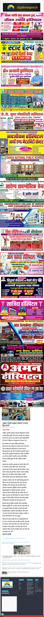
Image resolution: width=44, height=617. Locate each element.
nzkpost (8, 558)
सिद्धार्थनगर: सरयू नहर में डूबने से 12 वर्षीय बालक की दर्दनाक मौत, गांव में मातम (18, 572)
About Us (36, 583)
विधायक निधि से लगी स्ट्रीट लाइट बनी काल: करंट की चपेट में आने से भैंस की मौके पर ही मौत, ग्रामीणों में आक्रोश (21, 564)
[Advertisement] (9, 604)
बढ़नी (31, 39)
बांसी (18, 39)
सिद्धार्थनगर (7, 39)
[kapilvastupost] (3, 38)
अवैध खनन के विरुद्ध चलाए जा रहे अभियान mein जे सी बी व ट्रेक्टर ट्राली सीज (13, 538)
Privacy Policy (37, 587)
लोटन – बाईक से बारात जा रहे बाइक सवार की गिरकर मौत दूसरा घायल (38, 591)
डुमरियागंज (22, 39)
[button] (2, 614)
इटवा (27, 39)
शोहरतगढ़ (13, 39)
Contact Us (36, 584)
